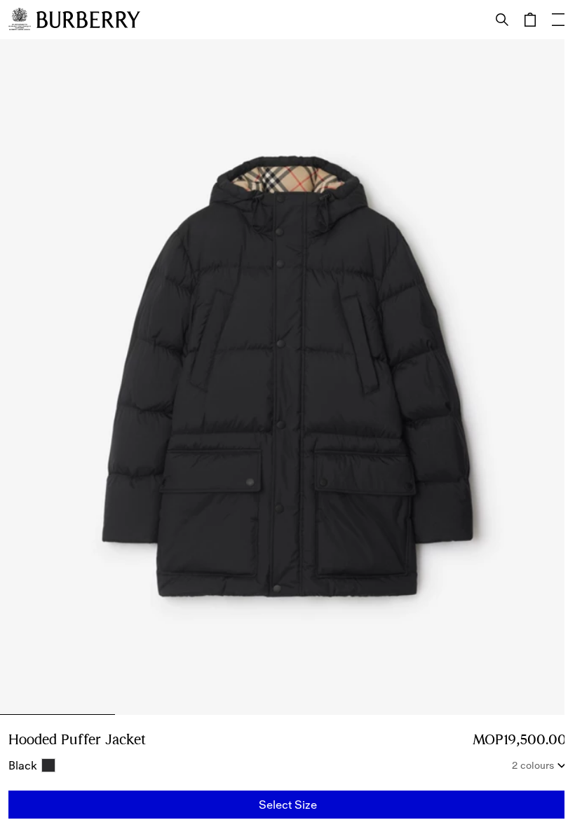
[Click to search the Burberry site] (502, 19)
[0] (530, 19)
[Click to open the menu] (558, 19)
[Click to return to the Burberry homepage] (88, 19)
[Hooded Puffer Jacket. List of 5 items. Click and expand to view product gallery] (287, 377)
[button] (287, 805)
